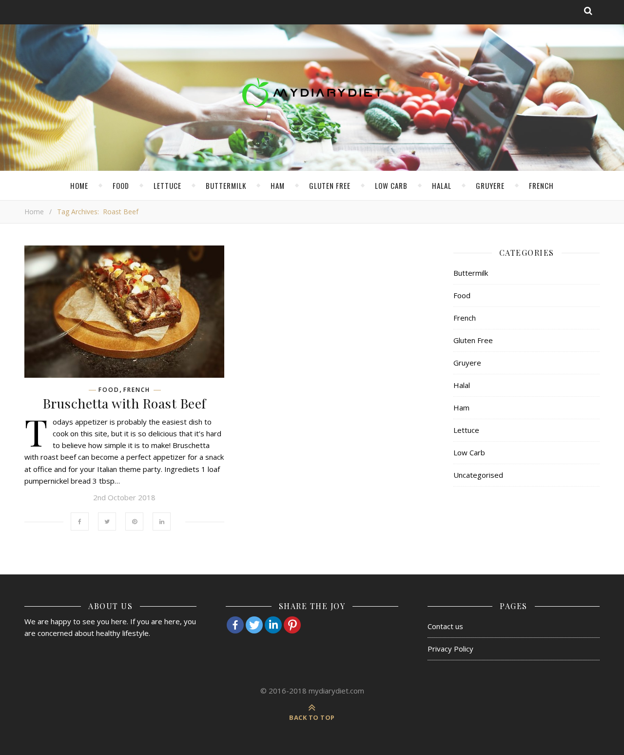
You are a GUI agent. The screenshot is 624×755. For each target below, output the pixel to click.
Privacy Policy (450, 648)
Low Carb (391, 185)
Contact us (445, 626)
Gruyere (490, 185)
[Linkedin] (273, 624)
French (541, 185)
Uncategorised (478, 475)
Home (79, 185)
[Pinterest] (292, 624)
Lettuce (167, 185)
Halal (441, 185)
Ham (278, 185)
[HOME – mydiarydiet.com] (312, 92)
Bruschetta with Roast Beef (124, 403)
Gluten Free (330, 185)
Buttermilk (226, 185)
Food (121, 185)
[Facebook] (235, 624)
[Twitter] (254, 624)
